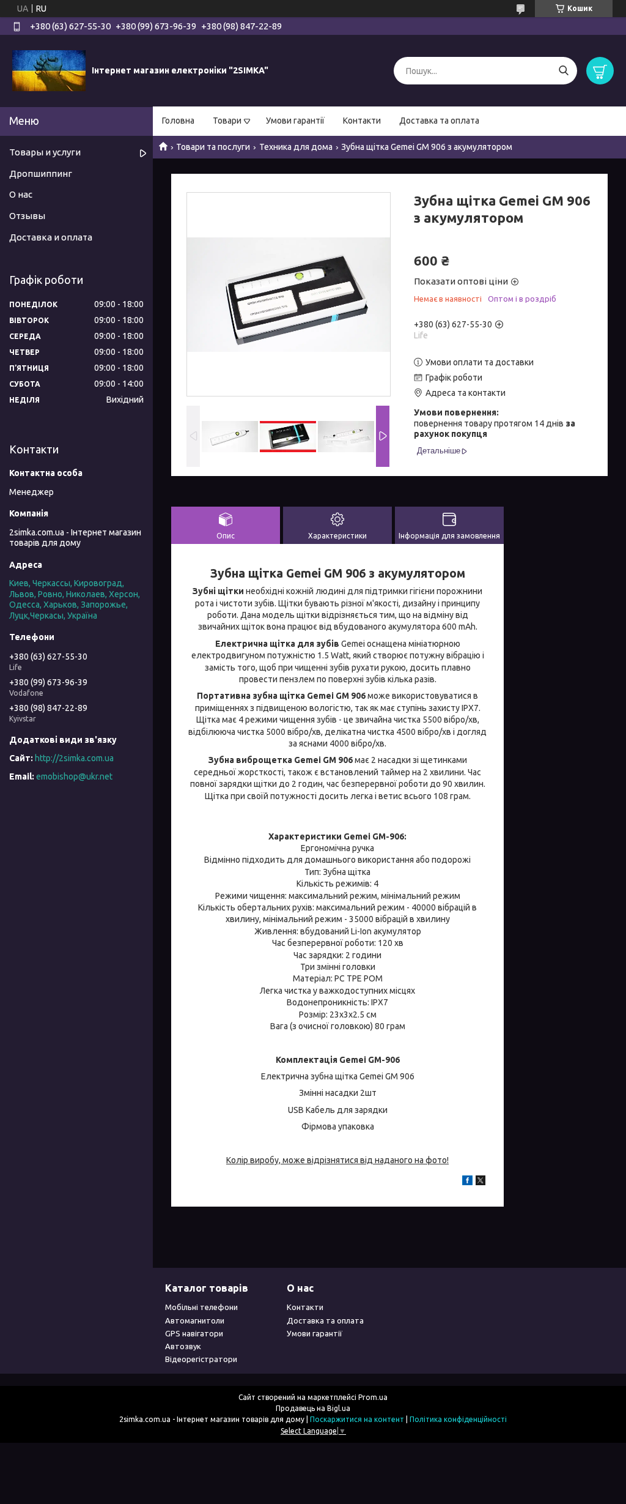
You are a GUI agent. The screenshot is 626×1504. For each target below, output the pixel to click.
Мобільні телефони (201, 1307)
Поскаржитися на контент (357, 1419)
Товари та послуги (213, 147)
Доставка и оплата (50, 237)
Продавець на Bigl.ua (313, 1408)
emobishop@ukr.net (74, 776)
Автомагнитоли (194, 1320)
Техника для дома (296, 147)
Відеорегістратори (201, 1359)
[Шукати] (563, 70)
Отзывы (27, 215)
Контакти (362, 120)
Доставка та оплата (439, 120)
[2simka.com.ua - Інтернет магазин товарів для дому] (49, 70)
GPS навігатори (194, 1333)
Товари (227, 120)
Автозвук (183, 1346)
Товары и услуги (45, 152)
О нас (20, 194)
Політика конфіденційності (458, 1419)
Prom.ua (373, 1397)
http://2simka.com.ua (74, 758)
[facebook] (467, 1182)
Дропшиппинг (40, 173)
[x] (480, 1182)
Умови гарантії (295, 120)
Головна (178, 120)
